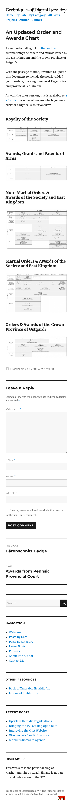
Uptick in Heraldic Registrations (30, 721)
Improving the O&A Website (28, 730)
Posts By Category (21, 641)
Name (10, 459)
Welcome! (15, 632)
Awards (50, 368)
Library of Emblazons (23, 693)
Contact (37, 19)
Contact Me (16, 660)
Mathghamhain (19, 368)
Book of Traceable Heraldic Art (29, 688)
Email (11, 476)
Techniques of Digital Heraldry (22, 791)
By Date (21, 15)
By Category (37, 15)
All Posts (54, 15)
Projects (11, 19)
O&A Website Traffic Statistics (29, 735)
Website (11, 493)
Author (24, 19)
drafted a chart (47, 48)
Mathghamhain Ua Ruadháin (42, 794)
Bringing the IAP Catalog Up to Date (33, 725)
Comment (13, 408)
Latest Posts (17, 646)
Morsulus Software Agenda (27, 740)
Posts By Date (18, 637)
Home (10, 15)
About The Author (21, 656)
